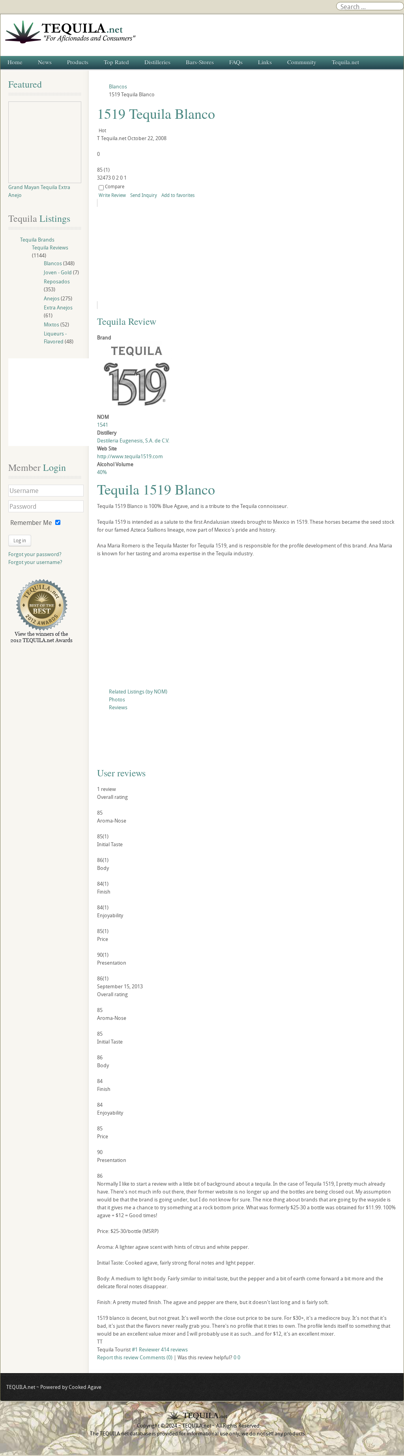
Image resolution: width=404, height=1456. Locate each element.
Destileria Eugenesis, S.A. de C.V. (133, 440)
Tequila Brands (37, 239)
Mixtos (51, 324)
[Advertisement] (246, 624)
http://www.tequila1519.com (130, 456)
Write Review (112, 195)
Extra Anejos (58, 307)
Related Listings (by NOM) (138, 691)
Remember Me (31, 522)
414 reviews (174, 1349)
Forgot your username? (35, 562)
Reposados (57, 281)
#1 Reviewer (146, 1349)
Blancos (53, 263)
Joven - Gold (58, 272)
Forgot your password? (35, 554)
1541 (102, 424)
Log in (19, 540)
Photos (117, 699)
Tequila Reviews (50, 247)
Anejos (52, 298)
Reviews (118, 707)
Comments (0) (156, 1357)
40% (102, 472)
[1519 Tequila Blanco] (169, 254)
